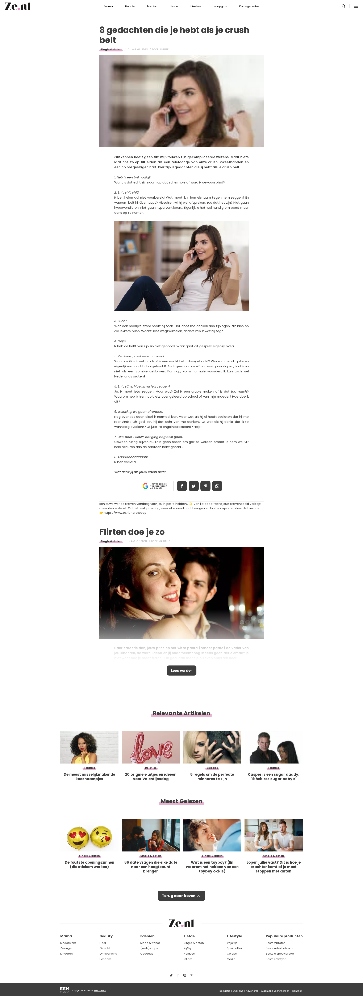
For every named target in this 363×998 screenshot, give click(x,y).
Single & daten (111, 49)
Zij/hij (187, 948)
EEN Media (100, 990)
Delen (182, 486)
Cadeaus (146, 954)
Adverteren (252, 991)
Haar (103, 943)
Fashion (152, 6)
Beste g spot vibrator (280, 954)
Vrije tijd (232, 943)
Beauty (130, 6)
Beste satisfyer (276, 959)
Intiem (188, 959)
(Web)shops (149, 948)
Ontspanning (108, 954)
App (217, 486)
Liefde (174, 6)
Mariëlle (164, 541)
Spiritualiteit (235, 948)
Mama (108, 6)
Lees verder (181, 670)
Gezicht (105, 948)
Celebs (232, 954)
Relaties (189, 954)
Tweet (194, 486)
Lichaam (105, 959)
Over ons (238, 991)
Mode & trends (150, 943)
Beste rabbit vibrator (280, 948)
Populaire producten (284, 936)
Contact (297, 991)
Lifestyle (196, 6)
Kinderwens (68, 943)
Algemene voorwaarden (275, 991)
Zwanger (66, 948)
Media (231, 959)
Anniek (164, 49)
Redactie (225, 991)
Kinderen (66, 954)
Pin (205, 486)
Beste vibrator (275, 943)
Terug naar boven (178, 895)
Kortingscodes (249, 6)
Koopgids (220, 6)
